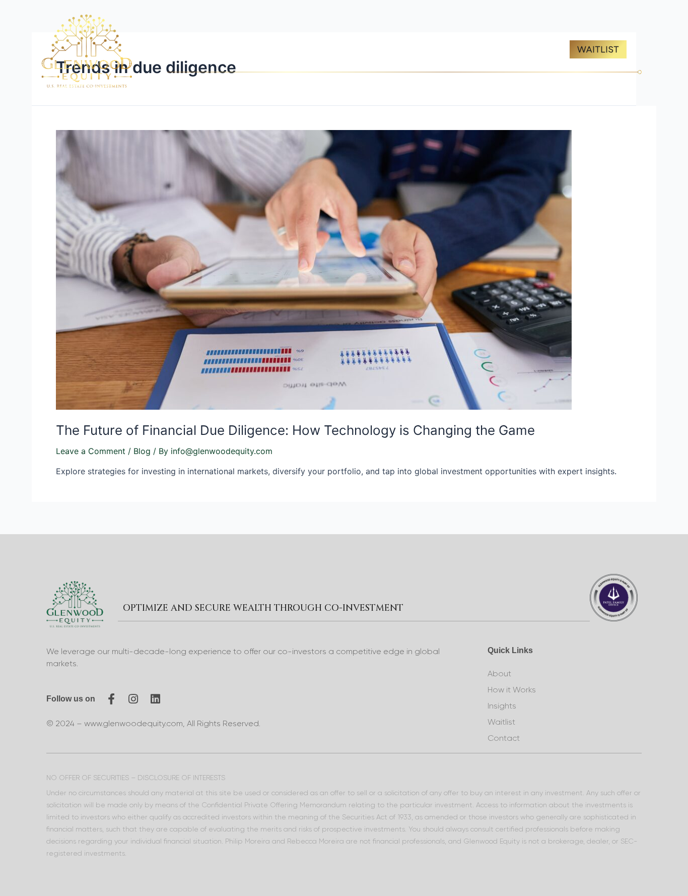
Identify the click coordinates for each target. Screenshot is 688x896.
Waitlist (501, 722)
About (499, 673)
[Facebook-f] (111, 699)
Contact (504, 738)
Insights (502, 706)
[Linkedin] (156, 699)
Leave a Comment (90, 451)
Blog (142, 451)
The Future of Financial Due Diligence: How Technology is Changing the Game (295, 430)
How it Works (512, 689)
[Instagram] (133, 699)
